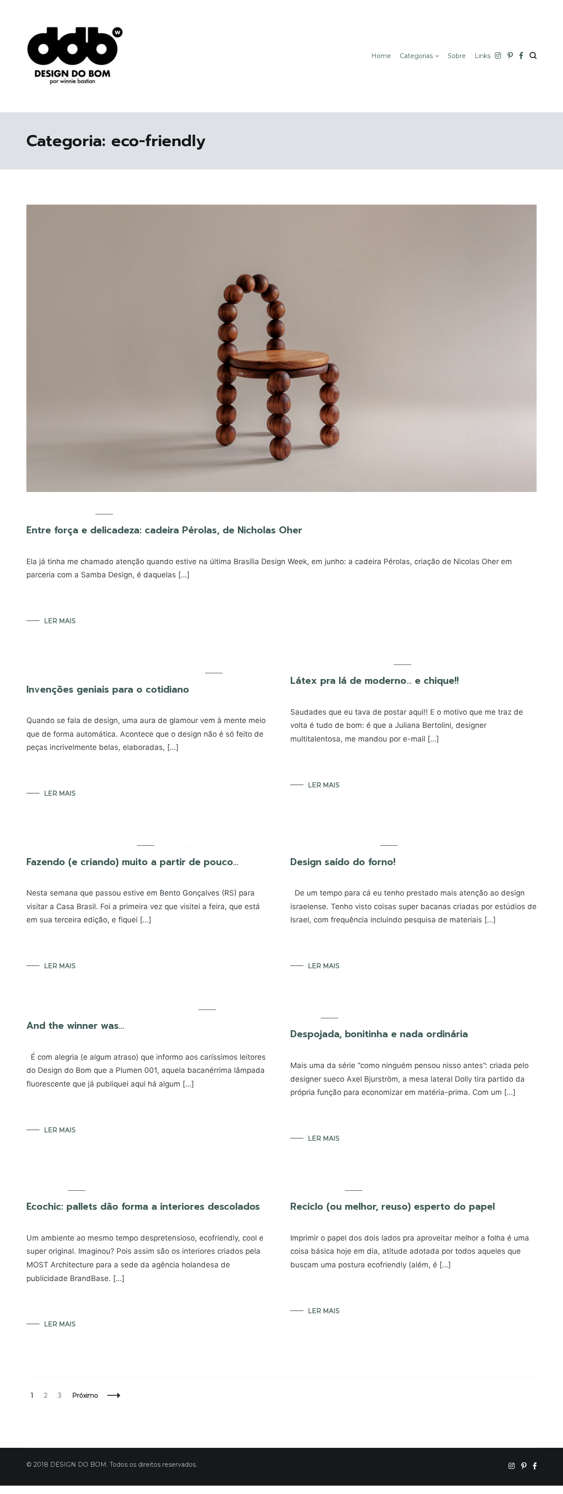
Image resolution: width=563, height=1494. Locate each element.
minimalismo (369, 1010)
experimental (409, 837)
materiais (38, 846)
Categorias (416, 56)
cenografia (41, 837)
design (35, 514)
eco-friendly (69, 514)
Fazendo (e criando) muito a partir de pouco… (132, 862)
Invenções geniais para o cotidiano (107, 690)
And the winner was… (75, 1026)
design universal (160, 665)
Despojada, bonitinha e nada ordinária (379, 1034)
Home (381, 56)
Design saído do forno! (342, 862)
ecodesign (378, 1182)
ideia (262, 837)
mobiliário (408, 1010)
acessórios (305, 665)
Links (482, 56)
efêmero (207, 837)
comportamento (48, 665)
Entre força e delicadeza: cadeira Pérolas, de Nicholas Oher (164, 530)
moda (377, 665)
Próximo (85, 1395)
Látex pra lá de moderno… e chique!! (374, 681)
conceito (302, 1182)
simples (93, 673)
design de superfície (117, 837)
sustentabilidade (134, 673)
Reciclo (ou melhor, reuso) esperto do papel (392, 1207)
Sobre (457, 56)
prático (36, 673)
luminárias (501, 837)
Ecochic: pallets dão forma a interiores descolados (143, 1207)
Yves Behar (180, 673)
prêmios (149, 1010)
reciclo (332, 846)
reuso (67, 846)
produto (64, 673)
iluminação (83, 1010)
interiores (113, 1182)
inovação (244, 665)
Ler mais (60, 621)
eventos (238, 837)
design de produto (104, 665)
